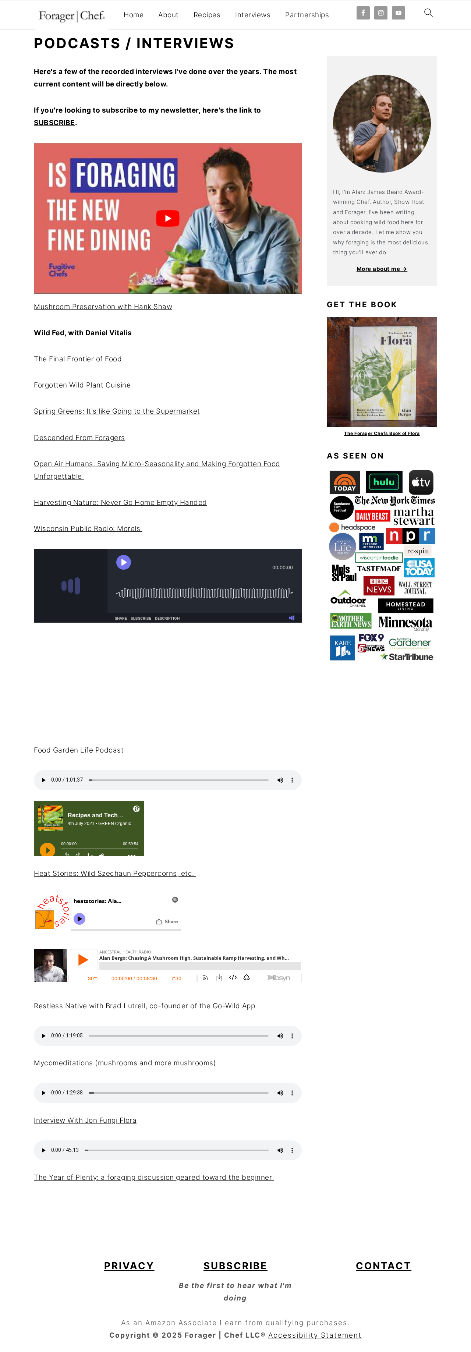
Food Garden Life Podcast (80, 750)
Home (134, 15)
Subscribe (235, 1265)
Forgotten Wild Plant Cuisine (82, 385)
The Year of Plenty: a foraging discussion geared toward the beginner (154, 1177)
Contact (383, 1265)
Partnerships (307, 15)
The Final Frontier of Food (78, 359)
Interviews (252, 15)
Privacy (129, 1265)
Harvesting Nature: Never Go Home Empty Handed (120, 502)
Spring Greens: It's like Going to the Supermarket (117, 411)
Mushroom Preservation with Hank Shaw (103, 306)
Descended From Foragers (79, 437)
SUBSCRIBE (54, 122)
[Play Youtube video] (168, 218)
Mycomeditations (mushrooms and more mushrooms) (125, 1063)
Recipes (207, 15)
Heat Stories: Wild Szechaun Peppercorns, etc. (115, 873)
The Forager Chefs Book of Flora (382, 433)
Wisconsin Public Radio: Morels (88, 528)
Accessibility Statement (315, 1335)
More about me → (382, 268)
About (168, 15)
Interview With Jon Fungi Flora (85, 1120)
